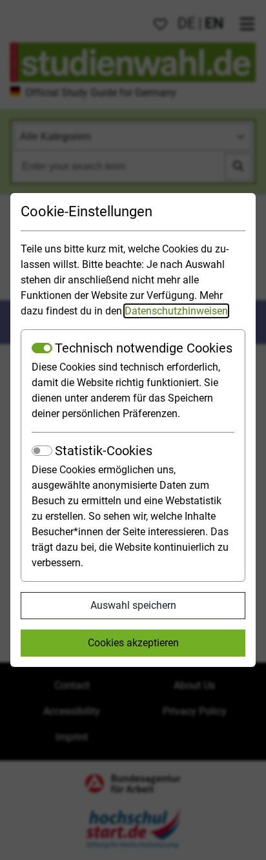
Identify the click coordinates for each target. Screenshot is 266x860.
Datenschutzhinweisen (176, 311)
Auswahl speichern (133, 605)
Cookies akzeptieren (133, 643)
